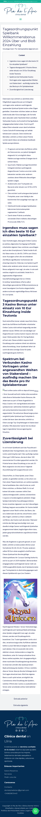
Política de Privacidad (10, 811)
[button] (20, 19)
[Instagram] (16, 730)
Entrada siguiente (21, 705)
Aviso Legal (25, 811)
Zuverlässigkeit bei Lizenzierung (21, 89)
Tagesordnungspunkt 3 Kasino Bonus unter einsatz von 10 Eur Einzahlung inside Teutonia (23, 70)
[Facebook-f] (19, 730)
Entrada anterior (21, 699)
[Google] (22, 730)
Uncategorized (8, 49)
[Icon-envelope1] (25, 730)
